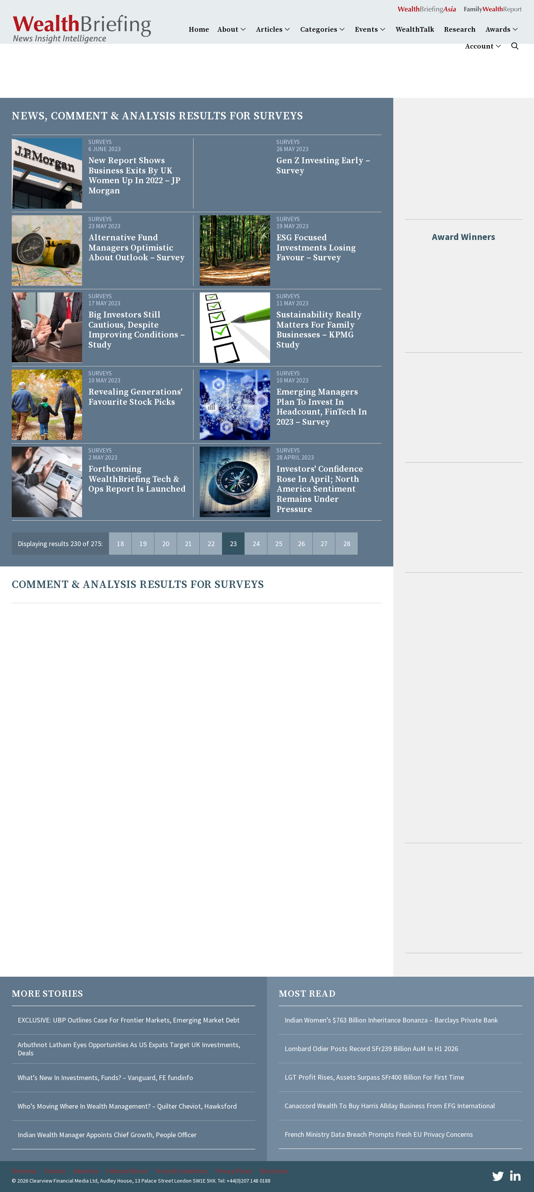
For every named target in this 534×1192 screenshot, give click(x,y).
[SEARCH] (514, 46)
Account (480, 46)
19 (143, 543)
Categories (319, 29)
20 (165, 543)
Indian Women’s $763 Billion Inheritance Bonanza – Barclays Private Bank (391, 1019)
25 (278, 543)
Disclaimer (274, 1171)
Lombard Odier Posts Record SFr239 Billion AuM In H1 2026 (371, 1048)
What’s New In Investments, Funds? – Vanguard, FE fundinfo (105, 1077)
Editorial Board (126, 1171)
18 (120, 543)
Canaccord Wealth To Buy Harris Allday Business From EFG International (390, 1105)
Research (460, 29)
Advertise (86, 1171)
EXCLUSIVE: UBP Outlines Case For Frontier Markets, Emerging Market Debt (129, 1019)
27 (324, 543)
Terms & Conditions (181, 1171)
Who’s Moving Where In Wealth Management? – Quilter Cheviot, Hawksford (127, 1106)
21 (188, 543)
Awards (499, 29)
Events (367, 29)
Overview (24, 1171)
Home (199, 29)
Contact (55, 1171)
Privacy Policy (233, 1171)
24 (256, 543)
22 (211, 543)
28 (346, 543)
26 (301, 543)
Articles (270, 29)
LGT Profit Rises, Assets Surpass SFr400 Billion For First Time (375, 1077)
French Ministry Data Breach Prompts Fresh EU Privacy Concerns (379, 1134)
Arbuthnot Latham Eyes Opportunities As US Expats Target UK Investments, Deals (129, 1049)
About (228, 29)
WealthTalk (415, 29)
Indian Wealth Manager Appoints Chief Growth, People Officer (107, 1134)
